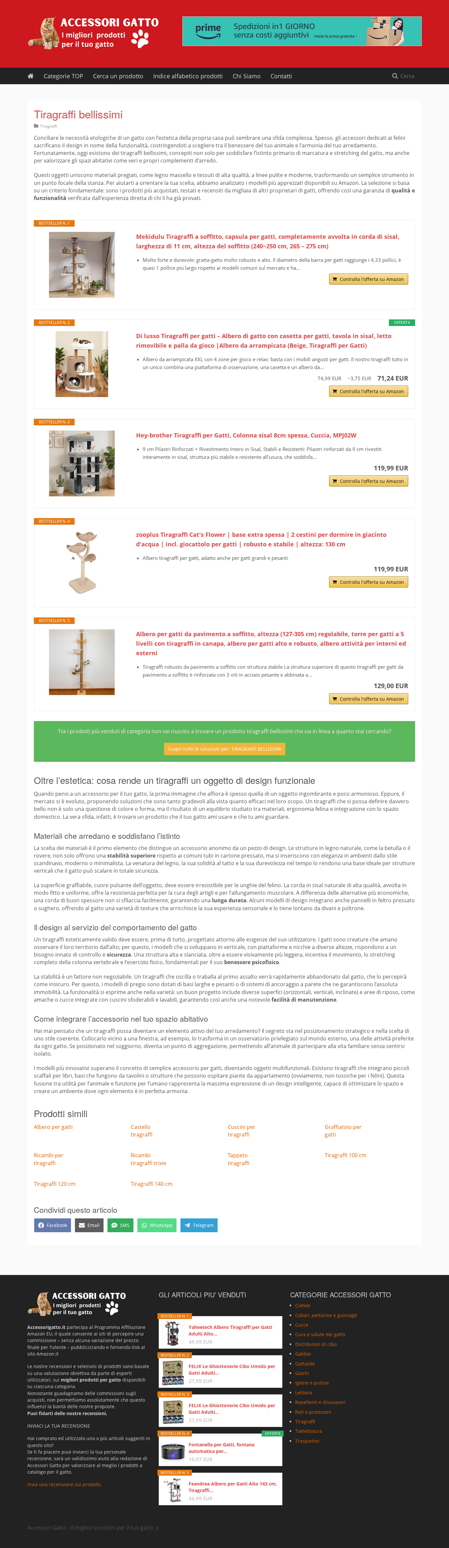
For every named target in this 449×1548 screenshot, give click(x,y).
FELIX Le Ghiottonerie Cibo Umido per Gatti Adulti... (232, 1369)
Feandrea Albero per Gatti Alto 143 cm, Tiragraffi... (233, 1487)
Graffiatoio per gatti (343, 1130)
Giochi (302, 1373)
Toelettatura (308, 1431)
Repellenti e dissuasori (320, 1402)
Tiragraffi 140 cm (152, 1183)
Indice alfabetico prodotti (188, 76)
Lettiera (303, 1392)
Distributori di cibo (316, 1344)
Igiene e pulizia (312, 1383)
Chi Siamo (247, 76)
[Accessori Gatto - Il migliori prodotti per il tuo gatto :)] (93, 32)
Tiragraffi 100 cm (345, 1155)
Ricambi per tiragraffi (48, 1159)
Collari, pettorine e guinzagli (326, 1315)
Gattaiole (305, 1364)
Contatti (281, 76)
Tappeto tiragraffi (238, 1159)
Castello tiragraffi (142, 1130)
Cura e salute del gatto (320, 1334)
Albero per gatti (53, 1127)
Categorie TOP (63, 76)
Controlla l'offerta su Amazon (372, 279)
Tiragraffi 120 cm (55, 1183)
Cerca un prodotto (118, 76)
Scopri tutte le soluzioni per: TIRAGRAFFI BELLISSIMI (224, 749)
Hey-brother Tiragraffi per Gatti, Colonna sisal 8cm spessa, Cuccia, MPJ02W (246, 435)
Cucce (301, 1325)
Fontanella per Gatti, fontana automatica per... (221, 1447)
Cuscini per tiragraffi (241, 1130)
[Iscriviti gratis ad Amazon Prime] (302, 31)
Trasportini (307, 1441)
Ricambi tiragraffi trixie (148, 1159)
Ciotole (302, 1305)
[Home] (30, 76)
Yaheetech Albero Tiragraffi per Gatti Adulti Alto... (230, 1330)
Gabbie (303, 1354)
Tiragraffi (48, 126)
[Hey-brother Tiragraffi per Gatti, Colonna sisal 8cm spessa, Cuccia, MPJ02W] (82, 463)
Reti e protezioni (313, 1412)
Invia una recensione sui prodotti (63, 1484)
